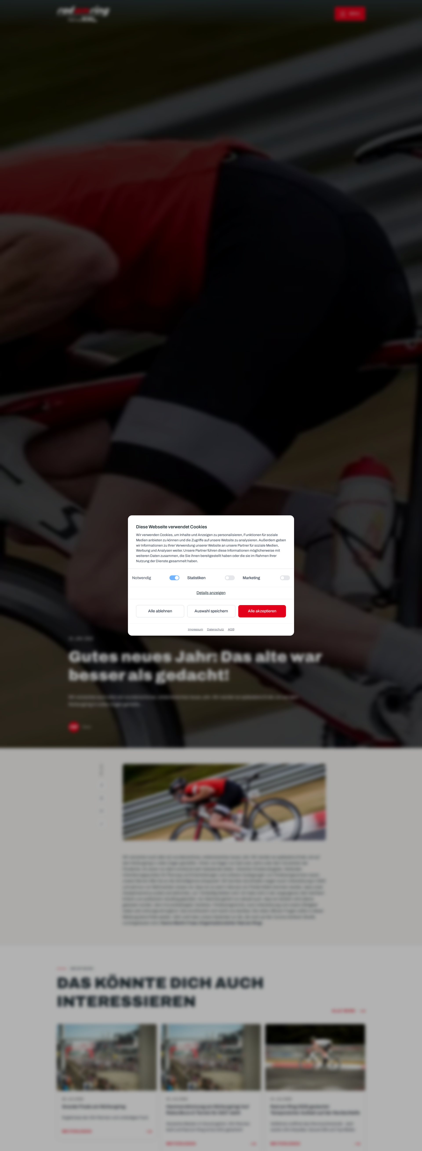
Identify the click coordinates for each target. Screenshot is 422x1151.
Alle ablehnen (160, 611)
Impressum (195, 629)
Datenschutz (215, 629)
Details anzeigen (211, 593)
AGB (231, 629)
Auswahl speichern (211, 611)
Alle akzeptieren (262, 611)
